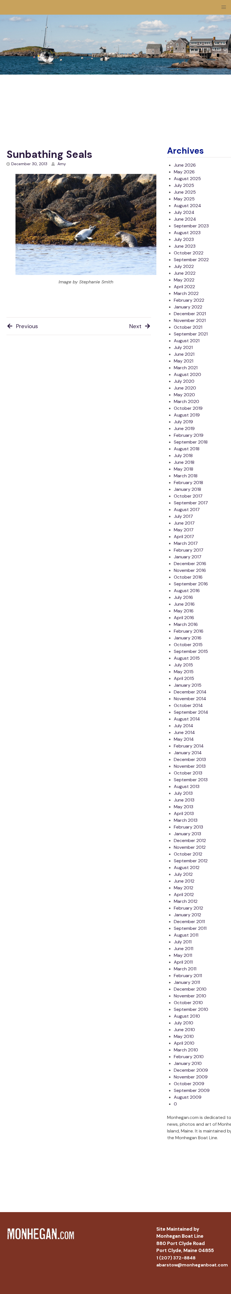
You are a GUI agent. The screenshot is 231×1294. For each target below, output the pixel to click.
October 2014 (188, 705)
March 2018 (185, 476)
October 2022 (188, 253)
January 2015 (187, 685)
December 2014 (190, 692)
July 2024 (184, 212)
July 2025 (184, 185)
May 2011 (183, 955)
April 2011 (183, 962)
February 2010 (189, 1057)
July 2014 (183, 726)
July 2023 (184, 239)
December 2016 (190, 564)
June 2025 (185, 192)
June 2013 (184, 800)
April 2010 (184, 1043)
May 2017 (184, 530)
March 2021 (185, 368)
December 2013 (190, 759)
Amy (61, 163)
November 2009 (191, 1077)
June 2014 (184, 732)
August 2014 (187, 719)
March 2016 (186, 624)
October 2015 (188, 645)
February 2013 (188, 827)
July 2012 (183, 874)
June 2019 (184, 428)
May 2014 (184, 739)
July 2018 (183, 455)
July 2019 (183, 422)
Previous (27, 326)
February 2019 (188, 435)
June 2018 (184, 462)
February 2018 (188, 482)
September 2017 (191, 503)
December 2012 (190, 840)
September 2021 (191, 334)
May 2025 (184, 199)
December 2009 (191, 1070)
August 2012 (186, 867)
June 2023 (185, 246)
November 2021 (190, 320)
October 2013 (188, 773)
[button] (223, 7)
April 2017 (184, 536)
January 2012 (187, 915)
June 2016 (184, 604)
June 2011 (183, 949)
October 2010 (188, 1003)
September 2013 (191, 780)
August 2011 (186, 935)
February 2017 (188, 550)
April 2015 (184, 678)
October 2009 (189, 1084)
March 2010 (186, 1050)
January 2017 (187, 557)
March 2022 (186, 293)
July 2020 (184, 381)
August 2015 (187, 658)
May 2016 (184, 611)
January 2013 (187, 834)
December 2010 (190, 989)
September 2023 (191, 226)
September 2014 (191, 712)
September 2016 (191, 584)
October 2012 (188, 854)
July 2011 (183, 942)
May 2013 (183, 807)
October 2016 (188, 577)
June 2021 (184, 354)
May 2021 (183, 361)
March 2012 (185, 901)
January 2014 (188, 753)
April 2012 (184, 894)
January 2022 (188, 307)
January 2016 (187, 638)
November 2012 (190, 847)
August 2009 (187, 1097)
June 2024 (185, 219)
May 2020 (184, 395)
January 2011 (187, 982)
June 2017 (184, 523)
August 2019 (187, 415)
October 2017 (188, 496)
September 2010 (191, 1009)
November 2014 (190, 699)
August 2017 (187, 509)
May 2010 (184, 1036)
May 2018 (183, 469)
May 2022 (184, 280)
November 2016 (190, 570)
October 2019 (188, 408)
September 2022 (191, 260)
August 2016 (187, 591)
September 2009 (192, 1090)
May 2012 (183, 888)
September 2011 (190, 928)
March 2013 (185, 820)
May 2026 (184, 172)
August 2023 (187, 233)
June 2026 (185, 165)
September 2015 (191, 651)
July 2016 (183, 597)
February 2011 (188, 976)
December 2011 (189, 921)
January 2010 (188, 1063)
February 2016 (188, 631)
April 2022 (184, 287)
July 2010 (183, 1023)
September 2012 (191, 861)
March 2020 (186, 401)
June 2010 (184, 1030)
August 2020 (187, 374)
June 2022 (185, 273)
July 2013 (183, 793)
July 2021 (183, 347)
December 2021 (190, 314)
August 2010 (187, 1016)
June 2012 (184, 881)
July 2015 (183, 665)
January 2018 (187, 489)
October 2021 (188, 327)
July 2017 (183, 516)
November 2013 (190, 766)
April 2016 (184, 618)
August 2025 (187, 179)
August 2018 (186, 449)
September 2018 (191, 442)
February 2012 (188, 908)
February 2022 (189, 300)
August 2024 (187, 206)
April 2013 (184, 813)
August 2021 (186, 341)
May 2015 (184, 672)
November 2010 (190, 996)
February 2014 (189, 746)
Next (135, 326)
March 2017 (186, 543)
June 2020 (185, 388)
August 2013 (186, 786)
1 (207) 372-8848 (176, 1258)
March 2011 (185, 969)
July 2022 (184, 266)
